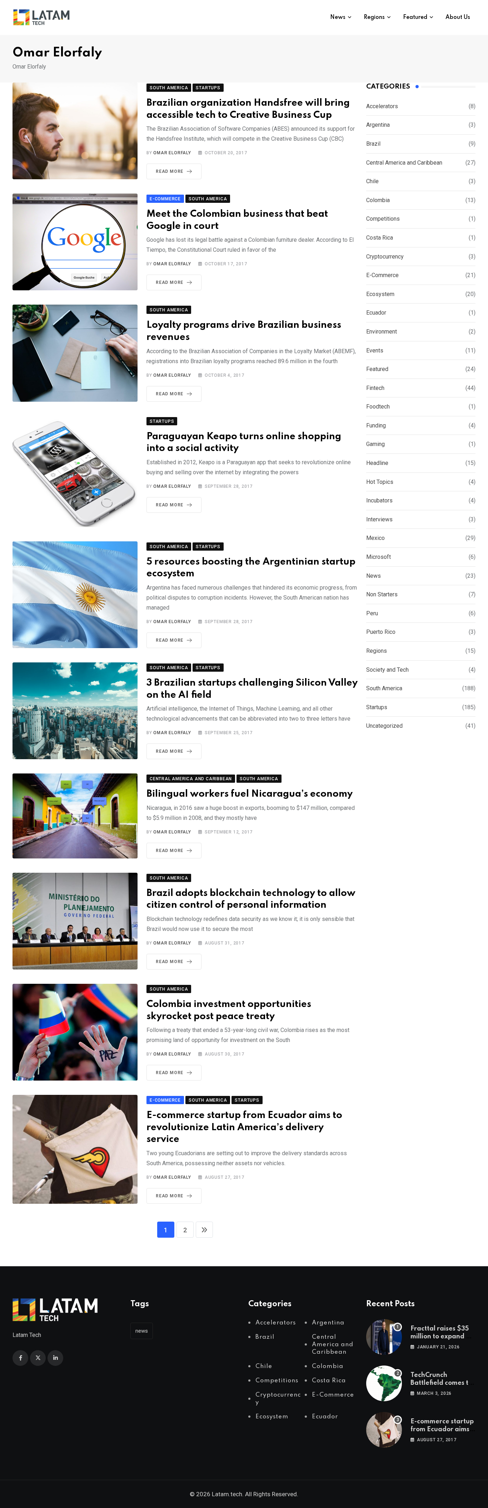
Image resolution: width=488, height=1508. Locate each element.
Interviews (379, 519)
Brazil (373, 143)
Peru (372, 613)
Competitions (383, 218)
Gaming (375, 444)
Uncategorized (384, 725)
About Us (457, 17)
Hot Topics (379, 482)
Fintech (375, 388)
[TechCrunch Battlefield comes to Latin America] (384, 1383)
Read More (169, 171)
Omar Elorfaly (172, 152)
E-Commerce (382, 275)
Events (374, 350)
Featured (415, 17)
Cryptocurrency (385, 256)
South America (384, 688)
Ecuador (376, 312)
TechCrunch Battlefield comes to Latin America (441, 1383)
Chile (372, 181)
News (337, 17)
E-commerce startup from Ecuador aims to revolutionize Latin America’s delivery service (244, 1127)
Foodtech (378, 406)
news (141, 1331)
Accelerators (382, 106)
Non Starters (382, 594)
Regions (374, 17)
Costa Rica (379, 237)
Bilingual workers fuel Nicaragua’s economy (249, 794)
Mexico (375, 538)
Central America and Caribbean (404, 162)
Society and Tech (387, 669)
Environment (381, 331)
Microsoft (378, 556)
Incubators (379, 500)
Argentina (378, 124)
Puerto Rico (380, 631)
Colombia (378, 200)
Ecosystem (380, 294)
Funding (376, 425)
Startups (376, 707)
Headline (377, 463)
